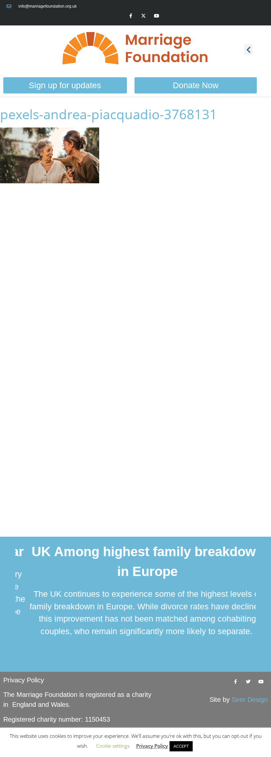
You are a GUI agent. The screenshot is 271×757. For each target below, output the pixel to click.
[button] (248, 49)
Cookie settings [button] (113, 745)
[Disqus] (135, 273)
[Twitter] (248, 681)
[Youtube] (156, 15)
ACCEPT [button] (181, 746)
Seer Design (250, 699)
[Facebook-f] (130, 15)
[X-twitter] (143, 15)
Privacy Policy (23, 680)
